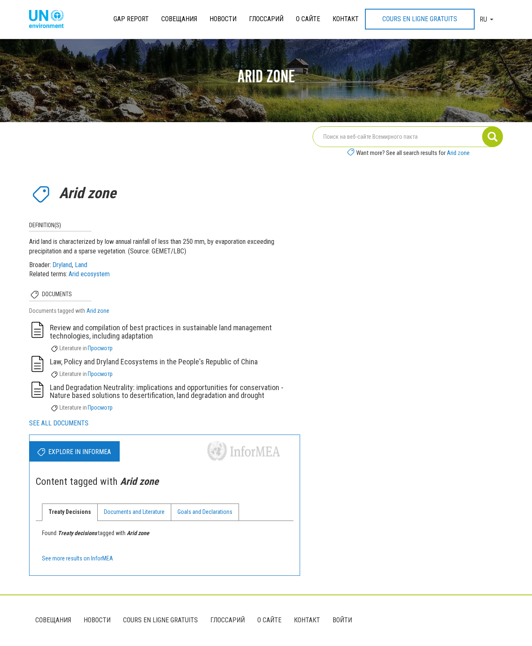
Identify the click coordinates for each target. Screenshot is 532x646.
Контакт (345, 19)
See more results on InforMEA (77, 558)
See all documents (59, 423)
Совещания (179, 19)
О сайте (308, 19)
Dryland (62, 265)
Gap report (131, 19)
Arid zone (458, 153)
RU (483, 19)
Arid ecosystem (89, 274)
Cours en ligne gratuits (419, 19)
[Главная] (49, 19)
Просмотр (100, 348)
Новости (222, 19)
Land (81, 265)
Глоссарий (266, 19)
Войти (342, 620)
